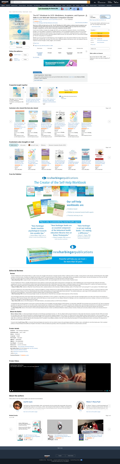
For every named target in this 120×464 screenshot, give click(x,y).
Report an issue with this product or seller (44, 45)
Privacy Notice (49, 459)
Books (63, 5)
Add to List (93, 48)
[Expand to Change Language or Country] (63, 455)
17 (74, 165)
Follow (25, 54)
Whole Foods (51, 5)
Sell (74, 5)
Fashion (78, 5)
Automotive (109, 5)
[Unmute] (109, 390)
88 (101, 165)
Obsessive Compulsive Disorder (21, 351)
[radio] (95, 16)
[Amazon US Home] (47, 456)
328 (21, 165)
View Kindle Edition (38, 80)
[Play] (10, 390)
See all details (36, 57)
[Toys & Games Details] (105, 5)
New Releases (37, 5)
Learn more (71, 76)
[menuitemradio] (107, 390)
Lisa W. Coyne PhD (53, 19)
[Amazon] (5, 2)
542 (61, 165)
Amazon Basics (22, 5)
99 (88, 165)
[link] (33, 92)
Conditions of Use (42, 459)
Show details (63, 98)
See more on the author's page (30, 411)
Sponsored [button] (11, 417)
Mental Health (25, 11)
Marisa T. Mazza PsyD (39, 19)
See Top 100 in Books (32, 348)
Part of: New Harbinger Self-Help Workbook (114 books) (45, 22)
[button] (3, 5)
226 (48, 165)
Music (87, 5)
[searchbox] (50, 2)
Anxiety (30, 11)
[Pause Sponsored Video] (40, 430)
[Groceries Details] (46, 5)
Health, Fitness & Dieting (17, 11)
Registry (83, 5)
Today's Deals (58, 5)
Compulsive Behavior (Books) (20, 349)
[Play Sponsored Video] (60, 426)
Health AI (8, 5)
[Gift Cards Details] (71, 5)
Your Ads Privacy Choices (75, 459)
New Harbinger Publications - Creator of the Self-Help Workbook (24, 366)
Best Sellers (29, 5)
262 (35, 165)
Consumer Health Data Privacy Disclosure (61, 459)
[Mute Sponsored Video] (40, 432)
